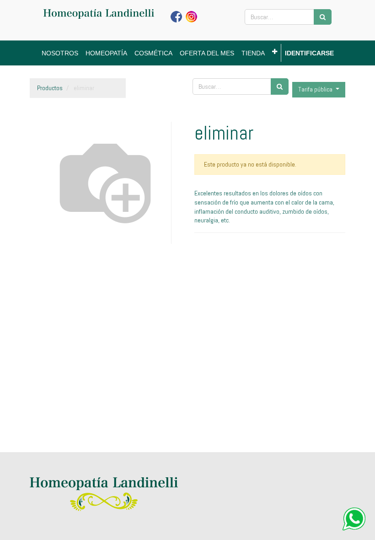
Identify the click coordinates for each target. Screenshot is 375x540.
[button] (274, 51)
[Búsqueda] (323, 17)
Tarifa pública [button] (316, 89)
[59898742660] (354, 519)
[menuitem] (60, 53)
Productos (50, 88)
